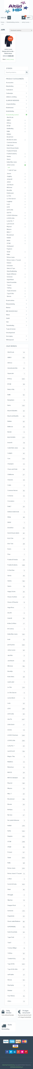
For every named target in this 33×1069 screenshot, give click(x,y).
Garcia (16, 576)
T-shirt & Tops (11, 170)
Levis (16, 703)
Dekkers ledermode (16, 512)
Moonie (16, 804)
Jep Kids (16, 655)
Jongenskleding (10, 104)
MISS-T (9, 232)
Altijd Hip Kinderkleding (8, 1065)
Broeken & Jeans (12, 140)
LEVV (8, 207)
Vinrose (9, 296)
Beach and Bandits (16, 416)
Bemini (16, 432)
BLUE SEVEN (16, 437)
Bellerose (16, 427)
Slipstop (16, 900)
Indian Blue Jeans (12, 162)
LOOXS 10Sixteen (12, 215)
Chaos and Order (16, 469)
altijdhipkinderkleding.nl (16, 1067)
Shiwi (16, 889)
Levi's (8, 204)
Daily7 (16, 506)
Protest (16, 852)
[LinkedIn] (14, 1052)
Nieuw (8, 315)
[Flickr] (22, 1052)
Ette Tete (16, 544)
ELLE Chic (16, 538)
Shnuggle (16, 895)
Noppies (16, 836)
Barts (16, 405)
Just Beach (10, 185)
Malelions (16, 762)
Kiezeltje (9, 190)
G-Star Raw (16, 570)
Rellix (8, 254)
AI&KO (9, 120)
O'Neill (16, 847)
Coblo (16, 485)
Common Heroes (12, 142)
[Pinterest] (26, 1052)
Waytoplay (16, 985)
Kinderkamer (10, 107)
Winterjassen (10, 340)
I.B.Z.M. (16, 613)
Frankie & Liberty (12, 154)
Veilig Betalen (8, 1012)
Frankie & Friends (12, 151)
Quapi (8, 252)
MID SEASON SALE (12, 311)
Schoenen (10, 266)
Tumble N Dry (16, 959)
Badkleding (10, 128)
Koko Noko (16, 677)
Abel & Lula (10, 117)
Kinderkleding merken (12, 115)
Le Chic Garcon (11, 199)
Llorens (16, 730)
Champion (16, 464)
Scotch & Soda (16, 884)
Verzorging (9, 336)
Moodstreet (10, 235)
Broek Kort (10, 137)
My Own (16, 815)
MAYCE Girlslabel (16, 778)
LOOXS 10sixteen (16, 735)
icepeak (16, 618)
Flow (16, 554)
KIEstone (9, 187)
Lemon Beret (16, 698)
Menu (2, 17)
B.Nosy (9, 123)
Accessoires (9, 82)
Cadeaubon (9, 90)
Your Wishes (16, 996)
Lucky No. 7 (10, 221)
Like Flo (9, 212)
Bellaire (9, 134)
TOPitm (9, 288)
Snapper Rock (16, 905)
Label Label (16, 682)
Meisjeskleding (10, 304)
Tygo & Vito (10, 293)
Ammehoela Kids (16, 368)
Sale (7, 322)
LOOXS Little (10, 218)
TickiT (16, 943)
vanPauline (16, 975)
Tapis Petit (16, 937)
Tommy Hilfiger (16, 948)
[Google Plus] (18, 1052)
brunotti (16, 443)
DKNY (16, 522)
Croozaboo (16, 501)
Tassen (9, 285)
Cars (16, 459)
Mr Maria (16, 810)
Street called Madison (16, 921)
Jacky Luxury (10, 59)
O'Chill (8, 243)
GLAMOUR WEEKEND (12, 100)
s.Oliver (16, 879)
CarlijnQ (16, 453)
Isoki (16, 639)
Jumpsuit (9, 179)
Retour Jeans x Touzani (14, 260)
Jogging (9, 176)
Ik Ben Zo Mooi (16, 623)
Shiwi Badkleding (12, 271)
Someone (9, 277)
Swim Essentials (11, 282)
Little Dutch (16, 725)
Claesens (16, 480)
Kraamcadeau (10, 300)
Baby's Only (16, 389)
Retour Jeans (11, 257)
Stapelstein (16, 916)
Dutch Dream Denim (13, 148)
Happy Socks (16, 592)
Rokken (9, 263)
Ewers (16, 549)
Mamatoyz (16, 767)
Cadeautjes (9, 93)
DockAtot (16, 528)
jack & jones (16, 645)
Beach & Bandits (16, 411)
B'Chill (8, 126)
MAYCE (16, 772)
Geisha (9, 156)
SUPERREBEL (16, 927)
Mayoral (9, 226)
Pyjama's (9, 249)
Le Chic (9, 196)
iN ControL (16, 629)
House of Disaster (16, 602)
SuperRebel (10, 279)
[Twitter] (11, 1052)
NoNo (8, 240)
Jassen (9, 173)
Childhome (16, 475)
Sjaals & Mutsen (11, 274)
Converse (16, 496)
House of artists (16, 597)
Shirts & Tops (11, 268)
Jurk (8, 167)
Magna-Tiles (16, 756)
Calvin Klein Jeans (16, 448)
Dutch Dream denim (16, 533)
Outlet (8, 318)
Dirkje (16, 517)
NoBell (9, 238)
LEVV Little (10, 210)
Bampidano (16, 400)
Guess (9, 159)
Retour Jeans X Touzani (16, 874)
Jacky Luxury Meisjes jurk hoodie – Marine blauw (8, 51)
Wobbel (16, 991)
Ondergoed (10, 246)
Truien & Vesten (11, 291)
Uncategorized (10, 332)
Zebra (16, 1001)
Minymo (9, 229)
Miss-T (16, 794)
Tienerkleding (10, 325)
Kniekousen (10, 193)
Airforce (16, 363)
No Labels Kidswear (16, 820)
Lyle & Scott (10, 224)
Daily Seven (10, 145)
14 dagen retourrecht (26, 1012)
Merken (8, 307)
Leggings (9, 201)
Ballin (8, 131)
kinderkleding (10, 111)
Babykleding (9, 86)
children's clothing (11, 97)
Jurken (9, 182)
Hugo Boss (16, 608)
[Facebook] (7, 1052)
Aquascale (16, 373)
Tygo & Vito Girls (16, 969)
